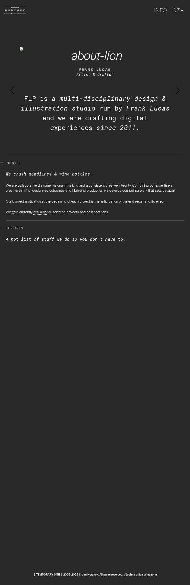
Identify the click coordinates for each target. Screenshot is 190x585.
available (40, 212)
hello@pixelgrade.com (22, 533)
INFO (160, 10)
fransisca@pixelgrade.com (26, 506)
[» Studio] (15, 10)
